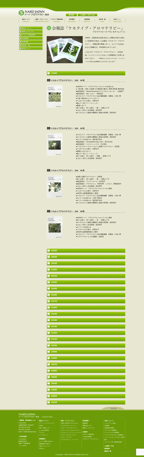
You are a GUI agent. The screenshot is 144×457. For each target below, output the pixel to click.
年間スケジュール (44, 446)
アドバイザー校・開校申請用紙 (113, 442)
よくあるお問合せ (44, 430)
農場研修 (85, 423)
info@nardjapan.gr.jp (29, 431)
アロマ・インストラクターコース (70, 430)
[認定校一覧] (102, 20)
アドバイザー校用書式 (110, 430)
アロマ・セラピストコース (68, 435)
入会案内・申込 (109, 446)
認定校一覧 (107, 451)
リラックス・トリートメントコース (71, 432)
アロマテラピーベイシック (68, 425)
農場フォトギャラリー (89, 428)
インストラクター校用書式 (111, 432)
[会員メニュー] (117, 20)
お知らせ (41, 448)
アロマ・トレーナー (66, 437)
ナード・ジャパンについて (46, 423)
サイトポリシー (43, 435)
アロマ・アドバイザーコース (69, 428)
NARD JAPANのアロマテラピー (70, 423)
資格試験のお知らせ (44, 443)
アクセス (41, 432)
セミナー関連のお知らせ (46, 441)
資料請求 (107, 448)
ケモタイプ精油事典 (88, 434)
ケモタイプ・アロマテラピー (91, 439)
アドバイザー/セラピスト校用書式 (113, 435)
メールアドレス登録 (110, 423)
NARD (41, 425)
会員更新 (106, 425)
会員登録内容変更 (109, 428)
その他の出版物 (87, 436)
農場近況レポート (88, 425)
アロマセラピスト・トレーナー (69, 439)
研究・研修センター (44, 428)
